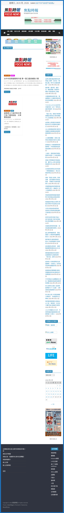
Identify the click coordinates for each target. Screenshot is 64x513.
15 (58, 391)
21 (56, 394)
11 (49, 391)
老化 (11, 85)
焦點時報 (31, 10)
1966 (26, 81)
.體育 (49, 31)
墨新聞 (53, 480)
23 (60, 394)
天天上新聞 (54, 472)
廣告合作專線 (7, 454)
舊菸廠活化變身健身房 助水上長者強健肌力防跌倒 (52, 241)
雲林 (12, 110)
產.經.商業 (43, 31)
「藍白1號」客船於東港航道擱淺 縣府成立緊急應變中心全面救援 (53, 116)
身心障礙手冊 (29, 85)
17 (46, 394)
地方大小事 (17, 31)
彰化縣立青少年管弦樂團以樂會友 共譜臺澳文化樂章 (52, 296)
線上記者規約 (7, 465)
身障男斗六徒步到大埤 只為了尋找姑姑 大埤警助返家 (12, 115)
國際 (8, 34)
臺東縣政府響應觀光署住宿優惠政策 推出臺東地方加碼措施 (52, 272)
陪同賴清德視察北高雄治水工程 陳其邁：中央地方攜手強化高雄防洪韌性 (52, 303)
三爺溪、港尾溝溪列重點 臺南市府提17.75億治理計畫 (53, 155)
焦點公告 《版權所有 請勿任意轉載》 (14, 457)
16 (60, 391)
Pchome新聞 (55, 458)
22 (58, 394)
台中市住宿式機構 (28, 83)
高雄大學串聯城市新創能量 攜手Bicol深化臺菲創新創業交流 (52, 162)
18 (49, 394)
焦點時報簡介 (7, 459)
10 (46, 391)
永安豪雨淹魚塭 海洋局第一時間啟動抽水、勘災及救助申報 (52, 171)
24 (46, 397)
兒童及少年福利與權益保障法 (18, 83)
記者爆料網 (54, 495)
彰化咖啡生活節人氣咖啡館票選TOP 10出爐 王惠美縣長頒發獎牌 (52, 288)
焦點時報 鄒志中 (18, 81)
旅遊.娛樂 (24, 31)
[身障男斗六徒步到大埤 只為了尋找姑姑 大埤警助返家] (13, 98)
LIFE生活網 (54, 461)
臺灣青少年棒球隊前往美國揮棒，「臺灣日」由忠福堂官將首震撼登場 (53, 263)
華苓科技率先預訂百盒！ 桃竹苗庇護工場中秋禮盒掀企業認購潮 (53, 219)
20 (53, 394)
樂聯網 (53, 489)
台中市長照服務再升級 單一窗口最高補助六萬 (21, 78)
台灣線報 (53, 492)
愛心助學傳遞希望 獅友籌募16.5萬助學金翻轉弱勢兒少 (52, 235)
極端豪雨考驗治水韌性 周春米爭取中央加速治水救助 (52, 204)
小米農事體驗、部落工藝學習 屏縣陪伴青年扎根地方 (52, 140)
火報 (52, 483)
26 (51, 397)
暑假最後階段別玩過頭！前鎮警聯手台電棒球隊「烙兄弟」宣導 (52, 255)
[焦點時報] (4, 33)
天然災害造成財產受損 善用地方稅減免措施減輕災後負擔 (52, 210)
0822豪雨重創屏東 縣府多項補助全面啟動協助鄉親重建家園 (53, 131)
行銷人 (53, 477)
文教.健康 (30, 31)
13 (53, 391)
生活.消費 (37, 31)
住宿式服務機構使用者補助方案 (33, 81)
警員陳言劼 (16, 121)
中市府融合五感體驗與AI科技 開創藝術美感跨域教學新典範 (53, 281)
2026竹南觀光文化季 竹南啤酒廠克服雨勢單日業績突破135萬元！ (52, 312)
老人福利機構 (7, 85)
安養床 (34, 83)
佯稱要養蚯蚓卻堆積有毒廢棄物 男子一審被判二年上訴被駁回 (52, 188)
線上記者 (5, 462)
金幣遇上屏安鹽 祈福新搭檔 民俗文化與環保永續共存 (52, 124)
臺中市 (12, 75)
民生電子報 (54, 486)
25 (49, 397)
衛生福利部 (15, 85)
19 (51, 394)
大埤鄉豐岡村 (11, 121)
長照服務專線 (36, 85)
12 (51, 391)
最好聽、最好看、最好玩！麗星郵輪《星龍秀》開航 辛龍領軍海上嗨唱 (52, 89)
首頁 (4, 471)
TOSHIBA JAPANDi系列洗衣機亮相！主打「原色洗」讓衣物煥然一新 (53, 107)
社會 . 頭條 (9, 31)
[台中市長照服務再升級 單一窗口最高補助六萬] (23, 51)
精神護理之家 (39, 83)
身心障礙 (24, 85)
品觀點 (53, 475)
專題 (54, 31)
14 (56, 391)
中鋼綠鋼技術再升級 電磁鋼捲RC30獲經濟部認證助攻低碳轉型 (53, 98)
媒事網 (53, 469)
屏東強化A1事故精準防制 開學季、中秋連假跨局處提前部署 (52, 147)
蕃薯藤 (53, 456)
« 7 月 (52, 404)
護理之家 (20, 85)
